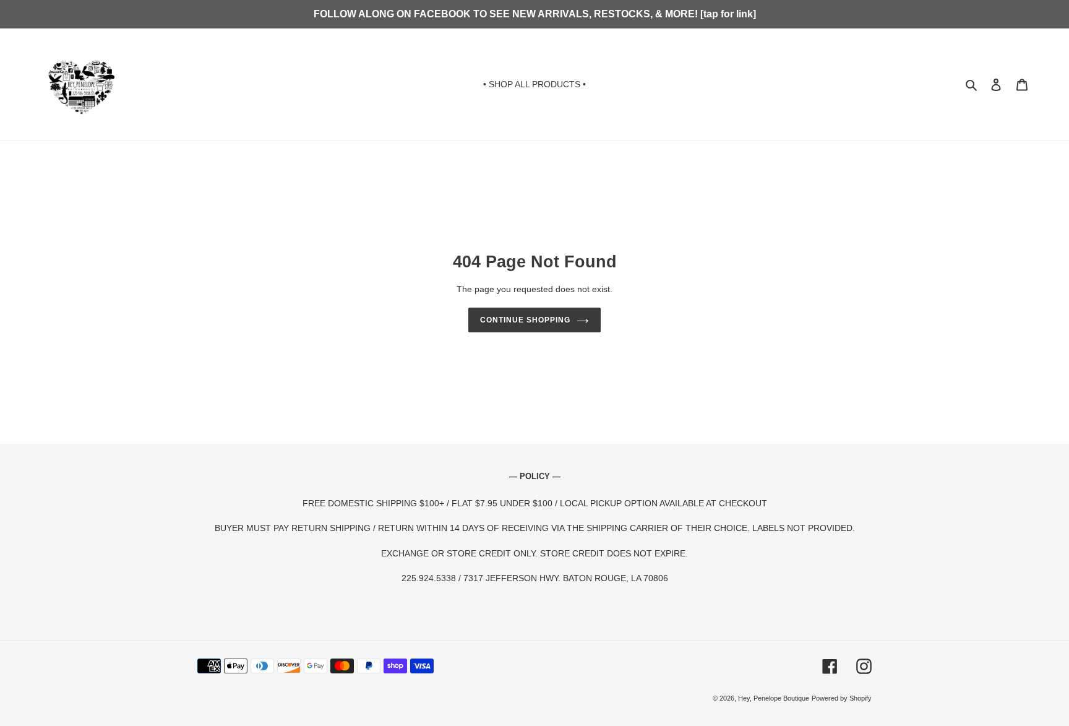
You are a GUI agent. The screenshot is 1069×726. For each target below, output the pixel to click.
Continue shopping (525, 320)
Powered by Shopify (842, 698)
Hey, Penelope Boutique (773, 698)
